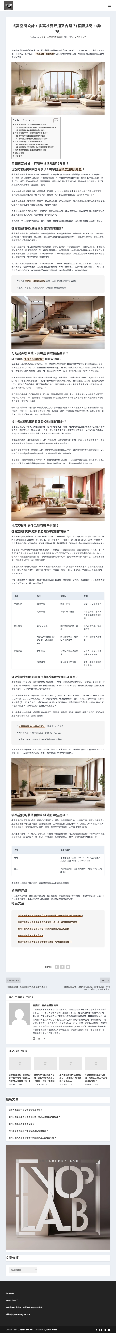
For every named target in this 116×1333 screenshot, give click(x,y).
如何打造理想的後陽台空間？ (21, 1123)
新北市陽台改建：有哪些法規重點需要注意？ (28, 1130)
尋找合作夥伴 (12, 1300)
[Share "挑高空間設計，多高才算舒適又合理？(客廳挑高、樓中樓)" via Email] (68, 967)
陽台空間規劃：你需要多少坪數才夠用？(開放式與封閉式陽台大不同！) (20, 1077)
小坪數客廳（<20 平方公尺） (32, 726)
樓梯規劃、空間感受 (45, 53)
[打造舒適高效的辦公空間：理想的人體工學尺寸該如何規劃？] (96, 1063)
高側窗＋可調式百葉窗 (35, 280)
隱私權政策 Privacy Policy (18, 1314)
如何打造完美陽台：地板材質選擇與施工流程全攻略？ (32, 1137)
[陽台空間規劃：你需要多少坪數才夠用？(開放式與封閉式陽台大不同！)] (20, 1063)
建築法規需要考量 (70, 169)
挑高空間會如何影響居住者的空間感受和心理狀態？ (36, 147)
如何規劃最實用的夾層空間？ (30, 935)
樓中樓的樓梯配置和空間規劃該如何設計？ (33, 138)
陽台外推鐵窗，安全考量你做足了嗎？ (25, 1109)
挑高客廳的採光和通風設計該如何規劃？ (33, 130)
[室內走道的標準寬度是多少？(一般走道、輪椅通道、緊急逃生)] (70, 1063)
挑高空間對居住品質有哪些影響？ (28, 141)
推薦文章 (18, 156)
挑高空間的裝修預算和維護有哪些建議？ (31, 150)
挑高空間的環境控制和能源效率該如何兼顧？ (34, 144)
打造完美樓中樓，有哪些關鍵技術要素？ (31, 133)
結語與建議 (19, 153)
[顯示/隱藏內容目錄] (54, 120)
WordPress (51, 1329)
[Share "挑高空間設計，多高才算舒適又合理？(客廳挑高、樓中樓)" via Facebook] (57, 967)
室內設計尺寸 (80, 36)
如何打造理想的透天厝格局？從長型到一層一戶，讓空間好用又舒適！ (48, 922)
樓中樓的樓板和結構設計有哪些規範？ (32, 136)
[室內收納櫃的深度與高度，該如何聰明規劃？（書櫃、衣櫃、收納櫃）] (45, 1063)
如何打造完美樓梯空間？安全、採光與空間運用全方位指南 (43, 928)
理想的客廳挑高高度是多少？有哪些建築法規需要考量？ (38, 127)
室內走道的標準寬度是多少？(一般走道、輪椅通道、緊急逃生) (70, 1077)
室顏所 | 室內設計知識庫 (50, 36)
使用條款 (10, 1293)
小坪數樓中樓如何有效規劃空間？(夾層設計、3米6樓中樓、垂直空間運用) (50, 915)
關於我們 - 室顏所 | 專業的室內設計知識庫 (24, 1307)
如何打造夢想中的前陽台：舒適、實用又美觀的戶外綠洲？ (34, 1116)
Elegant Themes (25, 1329)
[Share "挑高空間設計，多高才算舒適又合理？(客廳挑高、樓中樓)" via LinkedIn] (62, 967)
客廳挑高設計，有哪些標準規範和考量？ (31, 124)
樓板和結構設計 (34, 359)
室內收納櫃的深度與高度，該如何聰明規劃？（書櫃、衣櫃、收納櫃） (45, 1077)
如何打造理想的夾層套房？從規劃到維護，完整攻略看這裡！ (44, 941)
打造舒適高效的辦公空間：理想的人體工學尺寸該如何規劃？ (96, 1077)
